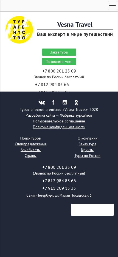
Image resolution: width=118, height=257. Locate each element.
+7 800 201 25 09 (59, 71)
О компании (87, 138)
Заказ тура (59, 52)
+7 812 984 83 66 (52, 84)
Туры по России (87, 155)
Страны (30, 155)
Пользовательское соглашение (59, 121)
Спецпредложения (31, 143)
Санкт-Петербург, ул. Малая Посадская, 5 (59, 195)
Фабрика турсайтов (76, 115)
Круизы (87, 149)
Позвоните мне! (59, 61)
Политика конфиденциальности (59, 126)
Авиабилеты (31, 149)
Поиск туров (30, 138)
